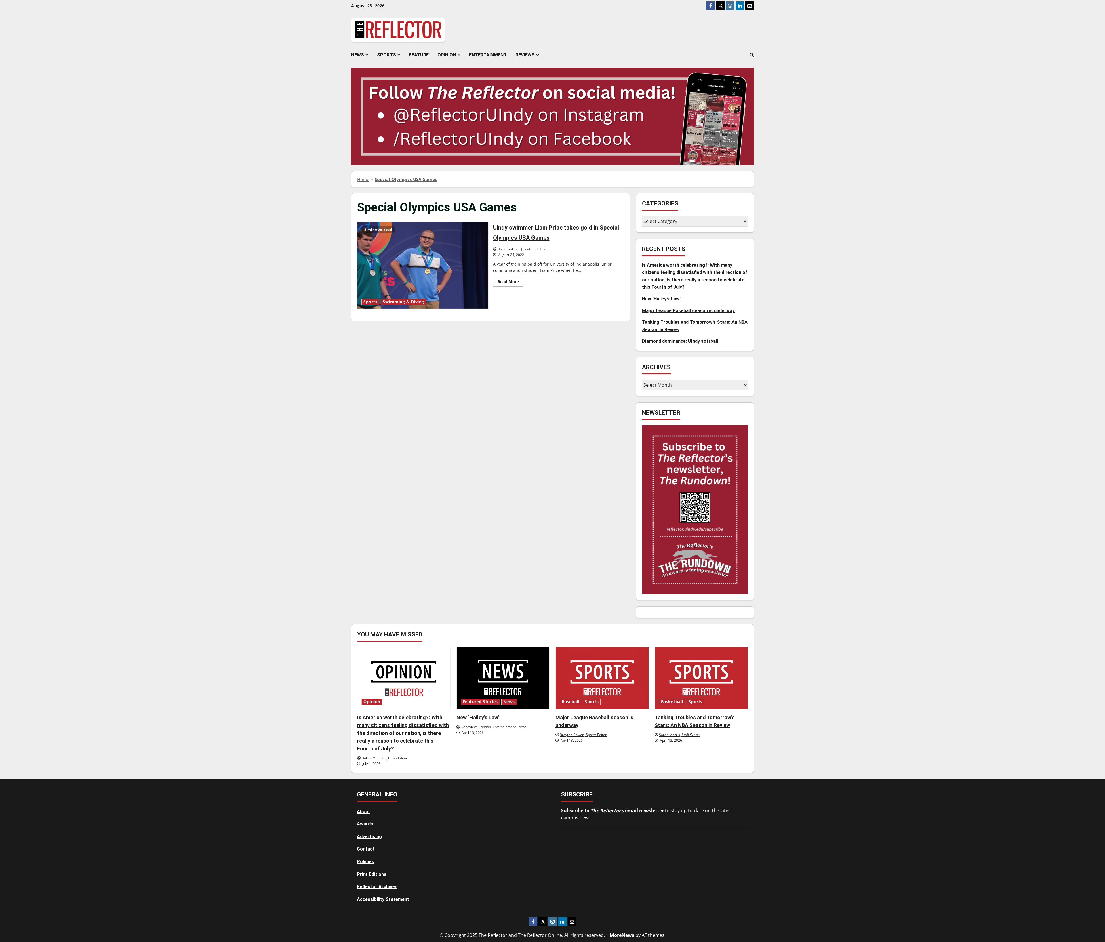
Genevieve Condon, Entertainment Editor (493, 726)
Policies (365, 861)
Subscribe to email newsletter (612, 810)
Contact (366, 849)
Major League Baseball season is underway (688, 310)
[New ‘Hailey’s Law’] (503, 678)
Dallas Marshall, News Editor (384, 758)
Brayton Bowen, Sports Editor (583, 734)
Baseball (570, 701)
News (357, 55)
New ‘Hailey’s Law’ (661, 299)
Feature (419, 55)
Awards (365, 824)
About (363, 811)
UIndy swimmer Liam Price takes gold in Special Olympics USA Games (423, 265)
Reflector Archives (377, 886)
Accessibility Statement (383, 899)
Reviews (525, 55)
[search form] (752, 54)
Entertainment (488, 55)
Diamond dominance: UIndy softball (680, 341)
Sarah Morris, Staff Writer (679, 734)
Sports (386, 55)
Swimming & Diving (403, 301)
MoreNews (622, 935)
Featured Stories (480, 701)
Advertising (369, 836)
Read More (510, 283)
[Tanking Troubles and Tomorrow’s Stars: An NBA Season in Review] (701, 678)
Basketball (672, 701)
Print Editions (371, 874)
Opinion (446, 55)
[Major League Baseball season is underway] (602, 678)
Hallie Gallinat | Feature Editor (521, 249)
